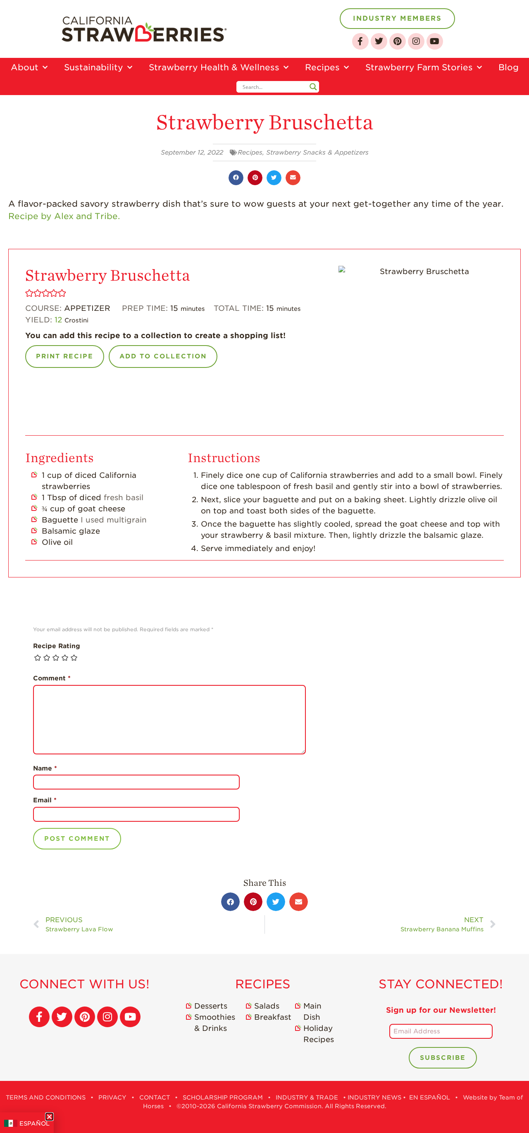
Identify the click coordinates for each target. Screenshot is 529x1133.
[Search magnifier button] (313, 87)
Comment (52, 678)
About (24, 67)
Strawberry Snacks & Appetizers (317, 152)
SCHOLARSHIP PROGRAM (223, 1097)
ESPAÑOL (34, 1123)
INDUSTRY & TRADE (307, 1097)
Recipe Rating (56, 646)
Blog (508, 67)
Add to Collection (163, 356)
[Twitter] (379, 41)
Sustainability (93, 67)
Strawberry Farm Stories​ (419, 67)
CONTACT (154, 1097)
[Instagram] (416, 41)
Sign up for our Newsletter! (441, 1010)
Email (45, 800)
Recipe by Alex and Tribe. (64, 216)
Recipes (322, 67)
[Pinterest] (397, 41)
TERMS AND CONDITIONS (46, 1097)
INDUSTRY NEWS (374, 1097)
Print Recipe (64, 356)
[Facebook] (360, 41)
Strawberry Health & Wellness (214, 67)
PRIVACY (112, 1097)
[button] (236, 177)
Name (45, 768)
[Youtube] (435, 41)
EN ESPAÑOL (429, 1097)
